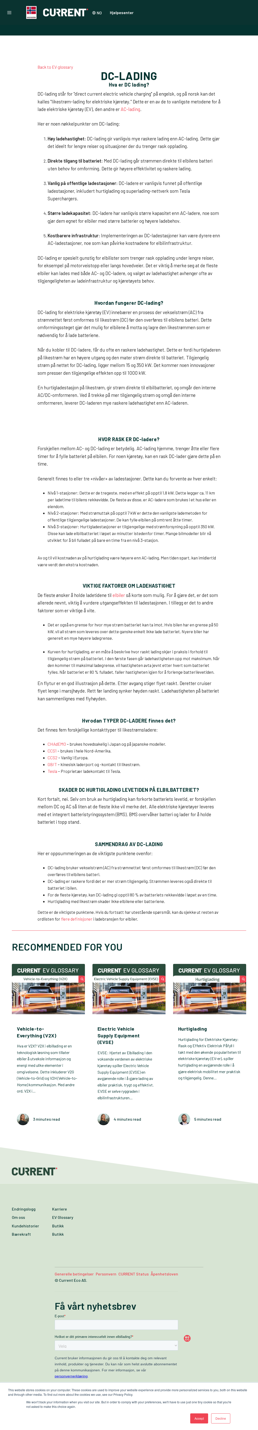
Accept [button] (199, 1418)
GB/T (52, 764)
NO (99, 12)
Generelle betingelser (74, 1273)
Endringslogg (24, 1209)
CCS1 (52, 750)
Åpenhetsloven (164, 1273)
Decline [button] (220, 1418)
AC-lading (130, 109)
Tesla (52, 771)
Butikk (58, 1225)
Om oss (18, 1217)
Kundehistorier (25, 1225)
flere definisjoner (76, 918)
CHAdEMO (57, 743)
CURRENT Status (133, 1273)
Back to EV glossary (55, 66)
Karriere (59, 1209)
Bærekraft (21, 1234)
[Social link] (197, 1338)
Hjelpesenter (122, 12)
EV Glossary (62, 1217)
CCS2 (52, 757)
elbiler (119, 595)
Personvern (106, 1273)
